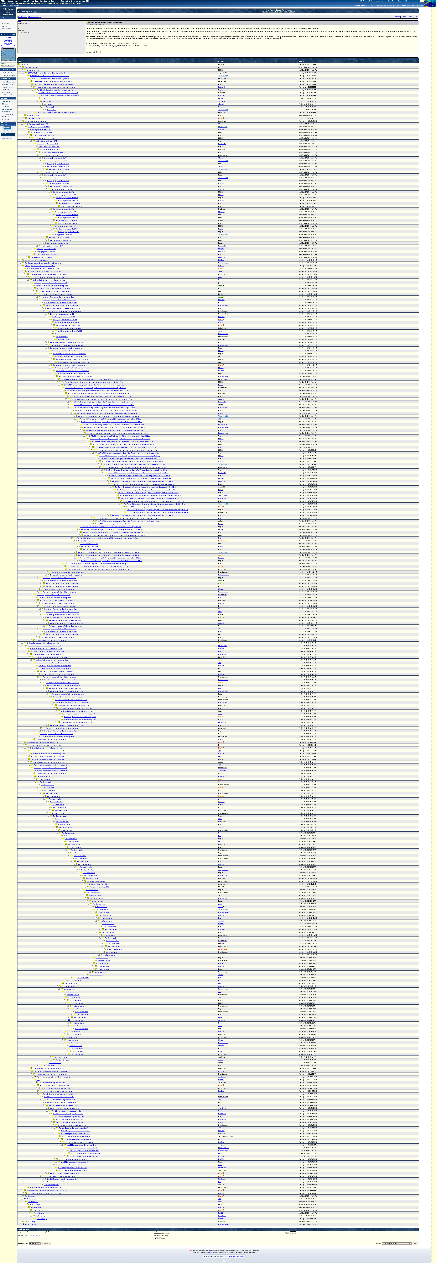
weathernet (221, 1020)
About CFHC (6, 117)
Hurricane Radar (7, 95)
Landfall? (44, 98)
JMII (19, 22)
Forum (4, 72)
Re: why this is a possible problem (36, 260)
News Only (5, 23)
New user (265, 12)
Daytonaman (222, 424)
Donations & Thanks (8, 75)
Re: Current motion (44, 779)
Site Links (5, 104)
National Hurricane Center (235, 1256)
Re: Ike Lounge (30, 1196)
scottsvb (221, 129)
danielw (38, 1235)
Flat (416, 16)
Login (4, 6)
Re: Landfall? (47, 101)
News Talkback (22, 17)
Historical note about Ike (57, 1182)
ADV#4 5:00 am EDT (8, 39)
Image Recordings (7, 84)
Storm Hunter (222, 495)
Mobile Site (5, 119)
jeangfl (220, 963)
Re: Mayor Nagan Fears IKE (96, 881)
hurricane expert (223, 263)
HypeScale (4, 63)
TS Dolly (8, 37)
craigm (220, 413)
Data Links (5, 106)
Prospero (221, 249)
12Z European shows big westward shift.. (52, 1083)
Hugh (220, 280)
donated (208, 1252)
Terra (220, 271)
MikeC (26, 1235)
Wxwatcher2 (222, 101)
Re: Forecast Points (31, 67)
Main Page (5, 21)
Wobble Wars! (59, 334)
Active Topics (286, 10)
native (220, 447)
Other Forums (270, 10)
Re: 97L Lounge (30, 1221)
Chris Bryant (222, 722)
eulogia (220, 322)
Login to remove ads (8, 138)
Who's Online (273, 12)
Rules (285, 12)
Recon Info (5, 89)
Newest (9, 72)
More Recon (6, 92)
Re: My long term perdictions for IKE (62, 314)
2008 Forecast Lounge (34, 17)
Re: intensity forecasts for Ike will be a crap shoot (43, 269)
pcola (220, 277)
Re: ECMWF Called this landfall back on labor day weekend (49, 76)
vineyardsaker (223, 870)
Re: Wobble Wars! (62, 337)
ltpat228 (221, 776)
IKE (38, 1080)
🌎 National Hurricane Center (8, 134)
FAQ (280, 12)
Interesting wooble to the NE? (46, 249)
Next (410, 16)
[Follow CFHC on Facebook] (8, 127)
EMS (220, 1017)
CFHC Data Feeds (7, 114)
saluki (220, 1202)
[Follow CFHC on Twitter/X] (7, 130)
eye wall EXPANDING (51, 1185)
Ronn (220, 833)
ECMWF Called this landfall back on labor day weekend (46, 73)
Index (405, 16)
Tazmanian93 (222, 770)
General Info (6, 101)
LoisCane (221, 95)
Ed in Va (221, 107)
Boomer (220, 98)
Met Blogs (5, 26)
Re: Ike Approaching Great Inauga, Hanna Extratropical (43, 263)
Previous (397, 16)
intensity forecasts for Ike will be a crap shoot (40, 266)
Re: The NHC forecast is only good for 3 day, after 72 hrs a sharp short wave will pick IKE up (91, 379)
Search (4, 31)
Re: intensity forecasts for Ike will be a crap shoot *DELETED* (50, 274)
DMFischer (221, 251)
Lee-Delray (221, 1179)
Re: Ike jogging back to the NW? (36, 121)
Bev (219, 538)
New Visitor (14, 6)
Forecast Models (7, 87)
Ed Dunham (32, 1235)
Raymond (221, 87)
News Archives (6, 28)
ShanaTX (221, 104)
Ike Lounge (24, 64)
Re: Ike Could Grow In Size (89, 544)
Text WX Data (6, 111)
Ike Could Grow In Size (86, 541)
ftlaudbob (221, 589)
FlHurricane (8, 9)
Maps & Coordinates (8, 82)
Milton (384, 5)
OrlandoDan (222, 498)
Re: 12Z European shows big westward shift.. (55, 1085)
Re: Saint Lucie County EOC (46, 776)
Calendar (292, 12)
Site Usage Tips (7, 109)
